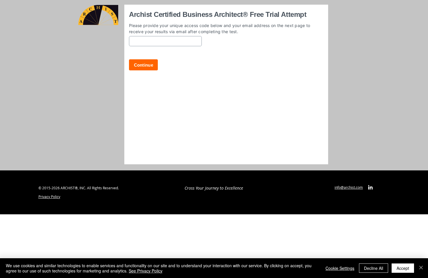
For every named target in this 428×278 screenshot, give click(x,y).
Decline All (373, 268)
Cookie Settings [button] (340, 268)
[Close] (421, 268)
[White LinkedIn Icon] (370, 187)
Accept (403, 268)
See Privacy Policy (145, 271)
